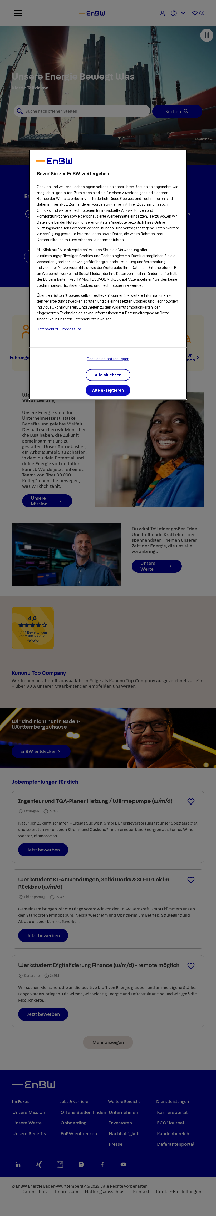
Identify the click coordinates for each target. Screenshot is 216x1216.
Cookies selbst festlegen (108, 359)
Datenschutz (47, 329)
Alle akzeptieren (108, 391)
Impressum (71, 329)
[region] (108, 275)
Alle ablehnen (108, 375)
